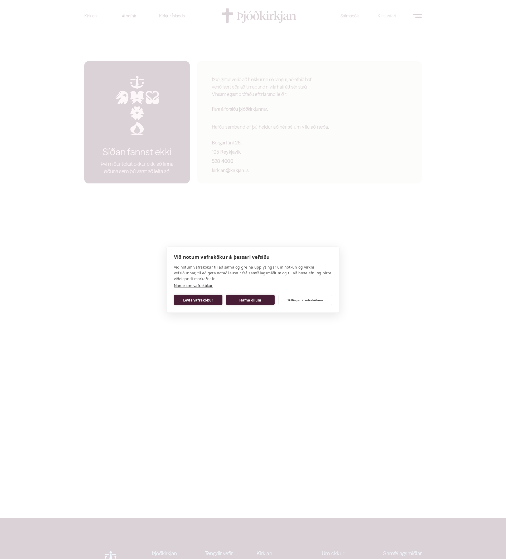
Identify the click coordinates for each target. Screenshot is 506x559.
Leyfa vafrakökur (198, 300)
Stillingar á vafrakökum (305, 300)
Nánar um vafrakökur (193, 285)
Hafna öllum (250, 300)
